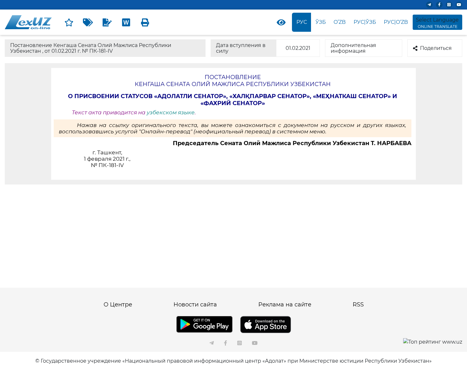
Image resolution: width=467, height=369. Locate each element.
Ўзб (320, 22)
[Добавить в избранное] (68, 22)
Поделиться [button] (436, 48)
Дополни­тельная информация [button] (353, 48)
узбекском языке (171, 112)
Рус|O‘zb (396, 22)
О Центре (118, 304)
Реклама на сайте (284, 304)
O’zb (340, 22)
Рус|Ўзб (365, 22)
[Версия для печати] (145, 22)
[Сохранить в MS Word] (126, 22)
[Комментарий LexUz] (107, 22)
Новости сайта (195, 304)
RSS (358, 304)
